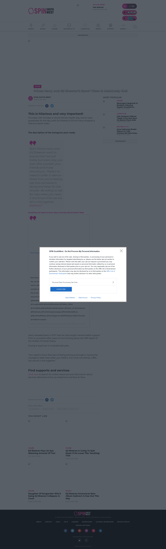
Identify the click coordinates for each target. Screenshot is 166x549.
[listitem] (83, 282)
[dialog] (83, 274)
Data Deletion (70, 297)
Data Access (83, 297)
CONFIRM (61, 289)
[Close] (122, 251)
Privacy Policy (96, 297)
